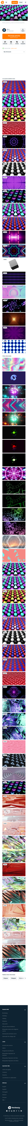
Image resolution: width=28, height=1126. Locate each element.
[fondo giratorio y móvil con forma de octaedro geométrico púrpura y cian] (13, 209)
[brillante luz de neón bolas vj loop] (13, 195)
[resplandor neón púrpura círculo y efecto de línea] (13, 141)
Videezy (4, 1018)
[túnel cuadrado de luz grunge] (13, 318)
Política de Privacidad (18, 1121)
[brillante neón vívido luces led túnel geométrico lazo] (13, 691)
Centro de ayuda (6, 1070)
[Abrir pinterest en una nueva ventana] (13, 1112)
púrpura (6, 977)
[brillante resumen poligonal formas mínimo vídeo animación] (13, 554)
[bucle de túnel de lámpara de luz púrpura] (13, 236)
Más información (7, 51)
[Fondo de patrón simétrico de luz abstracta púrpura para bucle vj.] (13, 332)
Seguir (23, 31)
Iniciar (20, 2)
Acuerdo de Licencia (7, 1044)
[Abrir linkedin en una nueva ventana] (11, 1112)
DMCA (3, 1047)
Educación (5, 1023)
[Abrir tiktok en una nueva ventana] (15, 1112)
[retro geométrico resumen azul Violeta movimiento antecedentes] (13, 404)
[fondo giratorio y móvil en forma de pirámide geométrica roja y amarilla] (13, 113)
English (4, 1087)
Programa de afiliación (8, 1050)
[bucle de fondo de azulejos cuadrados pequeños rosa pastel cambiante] (13, 746)
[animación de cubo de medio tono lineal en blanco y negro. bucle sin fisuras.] (13, 264)
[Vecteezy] (2, 2)
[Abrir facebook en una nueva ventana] (6, 1112)
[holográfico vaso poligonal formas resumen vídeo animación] (13, 363)
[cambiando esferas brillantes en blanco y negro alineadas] (13, 168)
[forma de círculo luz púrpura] (13, 182)
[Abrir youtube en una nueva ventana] (20, 1112)
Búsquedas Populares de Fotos (10, 1057)
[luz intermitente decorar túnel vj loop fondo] (13, 472)
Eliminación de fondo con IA (9, 1033)
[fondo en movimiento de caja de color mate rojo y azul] (13, 86)
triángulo (13, 977)
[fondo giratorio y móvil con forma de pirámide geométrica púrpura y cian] (13, 568)
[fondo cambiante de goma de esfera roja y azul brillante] (13, 223)
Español (4, 1090)
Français (4, 1098)
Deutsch (4, 1096)
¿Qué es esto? (14, 48)
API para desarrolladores (8, 1026)
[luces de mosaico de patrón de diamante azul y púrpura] (13, 345)
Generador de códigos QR (8, 1036)
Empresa (4, 1020)
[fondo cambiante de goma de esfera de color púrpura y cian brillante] (13, 100)
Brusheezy (5, 1012)
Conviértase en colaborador (9, 1079)
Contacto (4, 1073)
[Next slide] (22, 977)
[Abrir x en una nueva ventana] (18, 1112)
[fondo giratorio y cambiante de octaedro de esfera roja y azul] (13, 154)
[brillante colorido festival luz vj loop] (13, 250)
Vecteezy (4, 1015)
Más (3, 1101)
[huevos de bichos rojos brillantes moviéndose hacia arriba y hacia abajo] (13, 127)
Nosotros (4, 1076)
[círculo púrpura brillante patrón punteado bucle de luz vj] (13, 277)
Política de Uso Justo (13, 1122)
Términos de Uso (8, 1121)
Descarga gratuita (14, 36)
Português (5, 1093)
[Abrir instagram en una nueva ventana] (8, 1112)
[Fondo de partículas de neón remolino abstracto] (13, 304)
